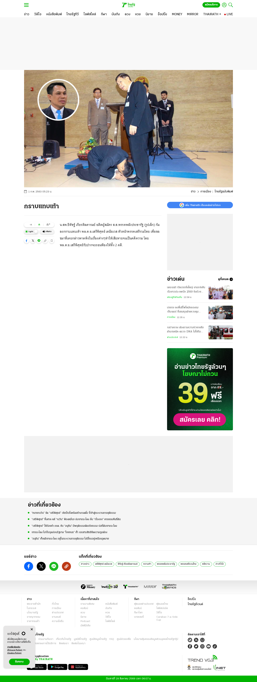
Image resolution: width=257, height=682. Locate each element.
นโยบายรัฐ (32, 612)
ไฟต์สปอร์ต (162, 608)
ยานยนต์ (56, 617)
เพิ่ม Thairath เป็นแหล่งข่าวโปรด (203, 205)
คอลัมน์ (84, 608)
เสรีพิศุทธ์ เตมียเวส (103, 564)
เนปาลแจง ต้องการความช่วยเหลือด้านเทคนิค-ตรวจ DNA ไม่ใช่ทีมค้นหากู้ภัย (185, 330)
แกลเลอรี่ (139, 617)
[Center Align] (32, 629)
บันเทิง (108, 608)
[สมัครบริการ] (200, 389)
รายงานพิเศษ (87, 604)
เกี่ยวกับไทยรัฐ (63, 639)
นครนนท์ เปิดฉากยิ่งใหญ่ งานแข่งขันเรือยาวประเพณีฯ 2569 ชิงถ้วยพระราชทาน (186, 290)
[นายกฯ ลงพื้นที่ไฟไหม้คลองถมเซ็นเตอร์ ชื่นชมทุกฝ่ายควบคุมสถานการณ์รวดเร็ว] (220, 312)
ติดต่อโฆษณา (78, 643)
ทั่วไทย (55, 604)
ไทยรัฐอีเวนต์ (195, 604)
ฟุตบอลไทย (162, 604)
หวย (107, 612)
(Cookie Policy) (14, 653)
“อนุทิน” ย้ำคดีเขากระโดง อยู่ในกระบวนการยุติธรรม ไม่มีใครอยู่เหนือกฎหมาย (70, 538)
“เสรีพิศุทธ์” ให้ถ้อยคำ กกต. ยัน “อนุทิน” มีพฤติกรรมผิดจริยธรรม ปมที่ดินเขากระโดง (74, 526)
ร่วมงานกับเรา (45, 639)
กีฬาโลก (138, 612)
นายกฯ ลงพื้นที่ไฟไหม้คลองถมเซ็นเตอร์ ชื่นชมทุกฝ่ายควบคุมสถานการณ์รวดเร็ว (182, 310)
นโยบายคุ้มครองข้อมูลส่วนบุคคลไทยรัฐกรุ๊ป (156, 639)
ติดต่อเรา (64, 643)
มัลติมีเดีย (85, 625)
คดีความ (206, 564)
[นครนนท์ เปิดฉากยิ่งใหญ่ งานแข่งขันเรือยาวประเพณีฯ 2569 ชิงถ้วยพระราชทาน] (220, 292)
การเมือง (205, 191)
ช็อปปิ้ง (192, 599)
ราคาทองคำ (33, 621)
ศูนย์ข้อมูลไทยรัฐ (98, 639)
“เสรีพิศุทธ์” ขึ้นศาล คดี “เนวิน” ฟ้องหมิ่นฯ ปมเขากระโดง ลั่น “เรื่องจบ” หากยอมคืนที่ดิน (76, 519)
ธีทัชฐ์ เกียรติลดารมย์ (128, 564)
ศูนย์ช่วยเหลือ (124, 639)
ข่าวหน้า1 (85, 564)
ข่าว (193, 191)
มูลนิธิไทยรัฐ (80, 639)
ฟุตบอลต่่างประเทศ (144, 604)
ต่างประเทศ (172, 337)
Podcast (85, 621)
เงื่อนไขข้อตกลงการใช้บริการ (41, 643)
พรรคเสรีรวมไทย (188, 564)
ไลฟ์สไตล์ (110, 621)
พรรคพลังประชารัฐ (166, 564)
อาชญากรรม (33, 617)
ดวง (83, 612)
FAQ (111, 639)
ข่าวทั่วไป (220, 564)
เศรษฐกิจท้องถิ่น (174, 297)
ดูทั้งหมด (223, 279)
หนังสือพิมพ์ (111, 604)
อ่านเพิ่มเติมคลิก (14, 648)
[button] (26, 240)
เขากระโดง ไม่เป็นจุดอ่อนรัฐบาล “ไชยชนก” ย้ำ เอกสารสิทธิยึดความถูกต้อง (69, 532)
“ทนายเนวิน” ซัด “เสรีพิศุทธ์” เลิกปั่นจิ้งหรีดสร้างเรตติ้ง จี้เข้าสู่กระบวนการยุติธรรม (74, 513)
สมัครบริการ (211, 4)
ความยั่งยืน (58, 621)
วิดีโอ (108, 617)
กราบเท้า (147, 564)
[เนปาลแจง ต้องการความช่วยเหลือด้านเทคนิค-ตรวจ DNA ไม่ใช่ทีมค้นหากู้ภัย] (220, 332)
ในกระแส (31, 608)
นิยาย (83, 617)
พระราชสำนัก (34, 604)
